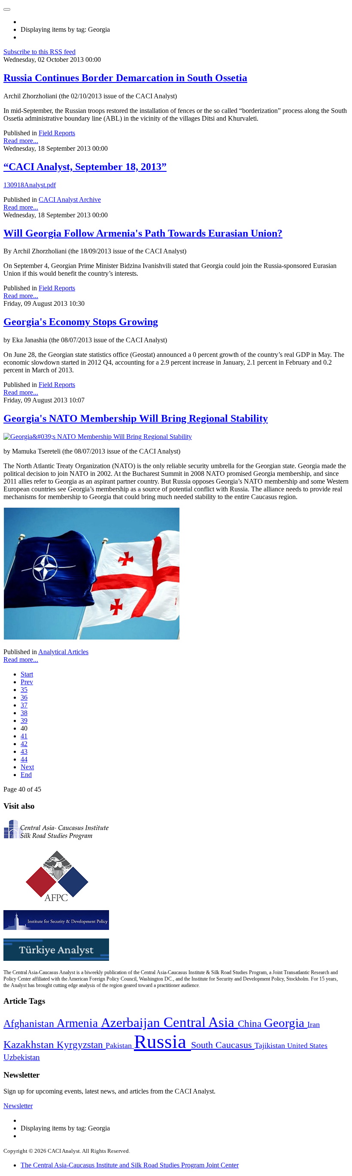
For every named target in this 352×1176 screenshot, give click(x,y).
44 (24, 759)
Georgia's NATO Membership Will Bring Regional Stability (135, 418)
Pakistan (120, 1045)
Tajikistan (271, 1045)
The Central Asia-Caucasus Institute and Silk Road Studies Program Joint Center (130, 1165)
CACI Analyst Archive (70, 199)
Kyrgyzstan (81, 1044)
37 (24, 705)
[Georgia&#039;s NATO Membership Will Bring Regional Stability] (97, 436)
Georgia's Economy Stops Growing (80, 321)
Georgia (285, 1023)
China (251, 1023)
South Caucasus (223, 1044)
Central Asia (201, 1022)
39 (24, 720)
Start (27, 674)
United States (307, 1046)
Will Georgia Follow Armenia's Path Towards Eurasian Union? (142, 233)
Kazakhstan (30, 1044)
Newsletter (18, 1105)
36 (24, 697)
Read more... (20, 140)
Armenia (79, 1023)
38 (24, 712)
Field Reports (57, 133)
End (26, 774)
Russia (162, 1041)
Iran (313, 1024)
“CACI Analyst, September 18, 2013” (85, 166)
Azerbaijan (132, 1022)
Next (27, 767)
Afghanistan (30, 1023)
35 (24, 689)
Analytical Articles (63, 651)
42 (24, 743)
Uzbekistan (21, 1057)
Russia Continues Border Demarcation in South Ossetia (125, 77)
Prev (27, 681)
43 (24, 751)
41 (24, 736)
